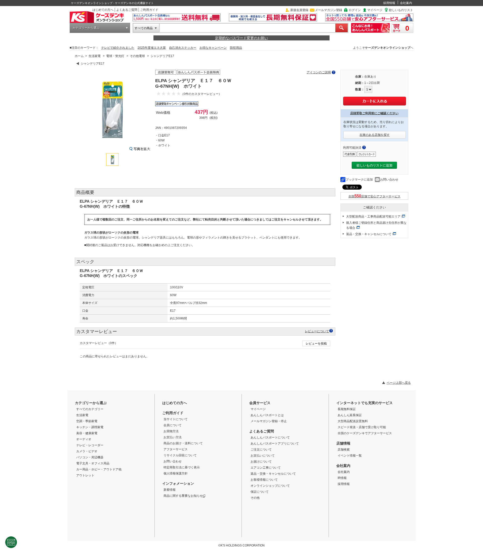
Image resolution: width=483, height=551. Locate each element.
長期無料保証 (347, 409)
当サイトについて (176, 419)
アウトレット (85, 475)
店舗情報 (343, 443)
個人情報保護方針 (176, 473)
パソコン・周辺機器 (89, 457)
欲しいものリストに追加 (374, 165)
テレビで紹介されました (117, 47)
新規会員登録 (299, 10)
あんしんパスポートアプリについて (275, 443)
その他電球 (137, 56)
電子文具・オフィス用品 (92, 463)
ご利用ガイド (149, 10)
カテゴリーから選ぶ (86, 28)
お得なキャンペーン (213, 47)
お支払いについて (263, 455)
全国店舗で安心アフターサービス (374, 196)
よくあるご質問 (126, 10)
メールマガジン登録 (328, 10)
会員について (173, 425)
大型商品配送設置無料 (353, 421)
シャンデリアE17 (162, 56)
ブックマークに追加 (359, 179)
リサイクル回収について (180, 455)
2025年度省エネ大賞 (152, 47)
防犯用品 (236, 47)
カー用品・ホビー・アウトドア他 (99, 469)
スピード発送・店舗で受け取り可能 (362, 427)
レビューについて (317, 331)
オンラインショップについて (270, 485)
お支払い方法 (173, 437)
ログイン (355, 10)
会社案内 (406, 3)
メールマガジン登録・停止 (269, 421)
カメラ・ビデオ (86, 451)
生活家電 (95, 56)
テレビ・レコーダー (89, 445)
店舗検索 (344, 449)
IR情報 (342, 478)
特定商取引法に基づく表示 (182, 467)
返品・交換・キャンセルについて (368, 234)
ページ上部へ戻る (399, 382)
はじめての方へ (102, 10)
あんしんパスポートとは (267, 415)
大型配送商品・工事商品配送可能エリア (373, 216)
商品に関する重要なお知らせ (183, 496)
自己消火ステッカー (182, 47)
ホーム (79, 56)
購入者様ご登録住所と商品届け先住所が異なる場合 (376, 225)
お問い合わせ (389, 179)
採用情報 (389, 3)
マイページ (374, 10)
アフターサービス (176, 449)
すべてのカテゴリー (89, 409)
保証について (260, 491)
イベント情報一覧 (350, 455)
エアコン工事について (266, 467)
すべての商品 (144, 28)
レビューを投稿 (316, 343)
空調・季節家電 (86, 421)
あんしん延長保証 (350, 415)
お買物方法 (171, 431)
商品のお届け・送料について (183, 443)
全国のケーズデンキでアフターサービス (365, 433)
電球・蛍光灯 (115, 56)
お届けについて (261, 461)
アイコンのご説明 (319, 72)
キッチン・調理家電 (89, 427)
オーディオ (83, 439)
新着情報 (170, 489)
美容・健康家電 (86, 433)
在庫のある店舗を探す (374, 135)
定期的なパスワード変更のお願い (241, 38)
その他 (255, 498)
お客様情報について (264, 479)
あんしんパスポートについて (270, 437)
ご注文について (261, 449)
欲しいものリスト (401, 10)
